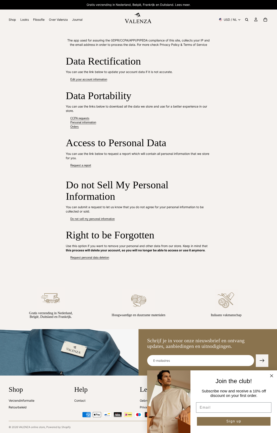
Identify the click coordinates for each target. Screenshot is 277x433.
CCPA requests (79, 118)
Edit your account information (88, 79)
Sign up (233, 421)
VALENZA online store (32, 427)
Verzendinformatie (21, 400)
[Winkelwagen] (265, 19)
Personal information (83, 122)
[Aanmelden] (262, 360)
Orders (74, 126)
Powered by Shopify (58, 427)
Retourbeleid (18, 407)
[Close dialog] (271, 376)
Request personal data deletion (89, 257)
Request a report (80, 165)
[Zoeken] (246, 19)
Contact (79, 400)
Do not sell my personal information (92, 218)
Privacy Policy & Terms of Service (183, 44)
